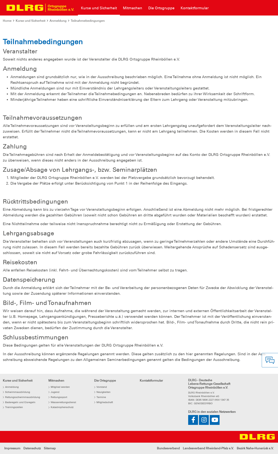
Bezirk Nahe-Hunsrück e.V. (255, 448)
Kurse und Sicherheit (30, 21)
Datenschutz (32, 448)
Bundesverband (168, 448)
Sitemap (50, 448)
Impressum (12, 448)
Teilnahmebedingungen (88, 21)
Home (7, 21)
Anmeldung (58, 21)
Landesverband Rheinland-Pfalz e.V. (208, 448)
